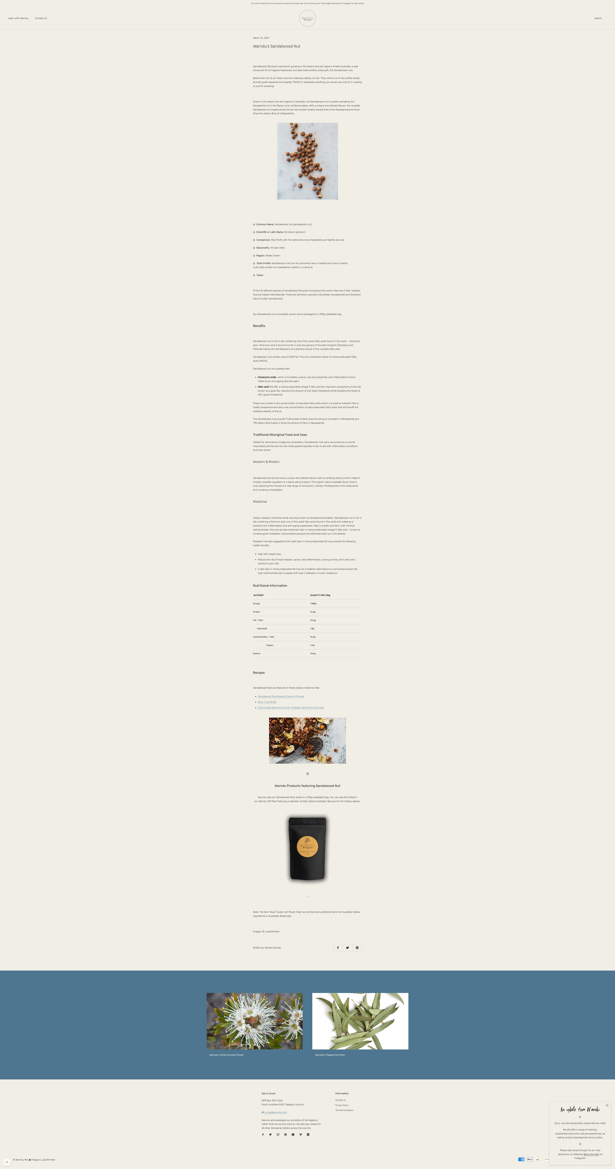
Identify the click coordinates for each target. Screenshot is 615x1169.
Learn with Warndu (18, 18)
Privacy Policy (341, 1105)
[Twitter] (270, 1134)
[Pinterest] (285, 1134)
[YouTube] (293, 1134)
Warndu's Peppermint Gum (330, 1054)
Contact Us (41, 18)
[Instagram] (278, 1134)
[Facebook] (263, 1134)
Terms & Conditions (344, 1110)
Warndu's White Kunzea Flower (226, 1054)
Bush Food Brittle (267, 702)
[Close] (607, 1105)
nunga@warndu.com (275, 1112)
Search (598, 18)
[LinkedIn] (308, 1134)
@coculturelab (591, 1154)
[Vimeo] (300, 1134)
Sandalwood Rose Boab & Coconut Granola (281, 696)
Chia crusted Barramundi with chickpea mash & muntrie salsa (291, 707)
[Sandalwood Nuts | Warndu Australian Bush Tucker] (307, 849)
